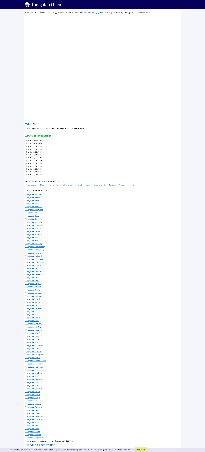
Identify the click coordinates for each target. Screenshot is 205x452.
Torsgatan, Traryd (32, 398)
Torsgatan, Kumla (32, 280)
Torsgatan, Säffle (32, 376)
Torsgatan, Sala (31, 342)
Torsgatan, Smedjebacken (35, 361)
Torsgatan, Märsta (32, 314)
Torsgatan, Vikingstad (34, 416)
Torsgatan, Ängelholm (34, 438)
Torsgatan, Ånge (32, 429)
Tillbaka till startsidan (40, 445)
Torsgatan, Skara (32, 348)
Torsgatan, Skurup (32, 358)
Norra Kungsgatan (100, 185)
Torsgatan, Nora (32, 321)
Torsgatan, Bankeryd (33, 206)
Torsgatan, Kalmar (32, 268)
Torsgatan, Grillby (32, 237)
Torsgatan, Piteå (32, 339)
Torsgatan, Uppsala (33, 404)
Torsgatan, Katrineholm (34, 274)
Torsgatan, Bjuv (31, 213)
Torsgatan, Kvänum (33, 287)
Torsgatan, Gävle (32, 240)
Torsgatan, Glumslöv (33, 234)
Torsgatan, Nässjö (32, 333)
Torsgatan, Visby (32, 422)
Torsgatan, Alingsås (33, 194)
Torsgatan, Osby (32, 336)
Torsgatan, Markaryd (33, 305)
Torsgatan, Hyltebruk (33, 256)
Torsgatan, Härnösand (34, 259)
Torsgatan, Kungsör (33, 284)
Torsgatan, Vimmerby (34, 419)
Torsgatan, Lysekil (32, 299)
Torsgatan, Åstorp (32, 432)
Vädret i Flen (31, 124)
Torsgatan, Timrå (32, 385)
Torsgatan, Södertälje (34, 379)
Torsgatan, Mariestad (34, 302)
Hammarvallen (54, 185)
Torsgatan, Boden (32, 216)
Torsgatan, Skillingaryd (34, 354)
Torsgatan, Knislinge (33, 277)
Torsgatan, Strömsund (34, 367)
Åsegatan (132, 185)
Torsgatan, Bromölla (33, 222)
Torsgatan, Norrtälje (33, 327)
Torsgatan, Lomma (33, 296)
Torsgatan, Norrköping (34, 324)
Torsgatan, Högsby (33, 265)
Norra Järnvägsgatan (95, 13)
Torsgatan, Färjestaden (34, 228)
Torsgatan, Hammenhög (35, 247)
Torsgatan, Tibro (32, 382)
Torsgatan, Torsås (32, 392)
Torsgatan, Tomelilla (33, 388)
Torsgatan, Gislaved (33, 231)
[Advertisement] (96, 32)
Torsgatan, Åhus (31, 425)
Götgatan (43, 185)
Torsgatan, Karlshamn (34, 271)
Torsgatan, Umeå (32, 401)
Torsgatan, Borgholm (33, 219)
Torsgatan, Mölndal (33, 317)
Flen (48, 13)
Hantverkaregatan (67, 185)
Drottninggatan (31, 185)
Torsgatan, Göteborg (33, 243)
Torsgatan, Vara (31, 410)
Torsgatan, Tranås (32, 394)
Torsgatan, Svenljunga (34, 373)
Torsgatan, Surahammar (35, 370)
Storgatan (112, 185)
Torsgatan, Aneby (32, 200)
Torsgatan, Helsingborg (34, 250)
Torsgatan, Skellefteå (33, 351)
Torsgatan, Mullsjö (32, 311)
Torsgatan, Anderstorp (34, 197)
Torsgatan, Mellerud (33, 308)
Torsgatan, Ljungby (33, 293)
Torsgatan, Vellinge (33, 413)
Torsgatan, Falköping (33, 225)
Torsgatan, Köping (32, 290)
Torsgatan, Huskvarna (34, 253)
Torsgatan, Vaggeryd (33, 407)
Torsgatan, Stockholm (34, 364)
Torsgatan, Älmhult (33, 435)
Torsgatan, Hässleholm (34, 262)
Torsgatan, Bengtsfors (34, 210)
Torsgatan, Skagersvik (34, 345)
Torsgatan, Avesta (32, 203)
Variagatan (111, 13)
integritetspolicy (123, 450)
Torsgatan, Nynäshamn (34, 330)
